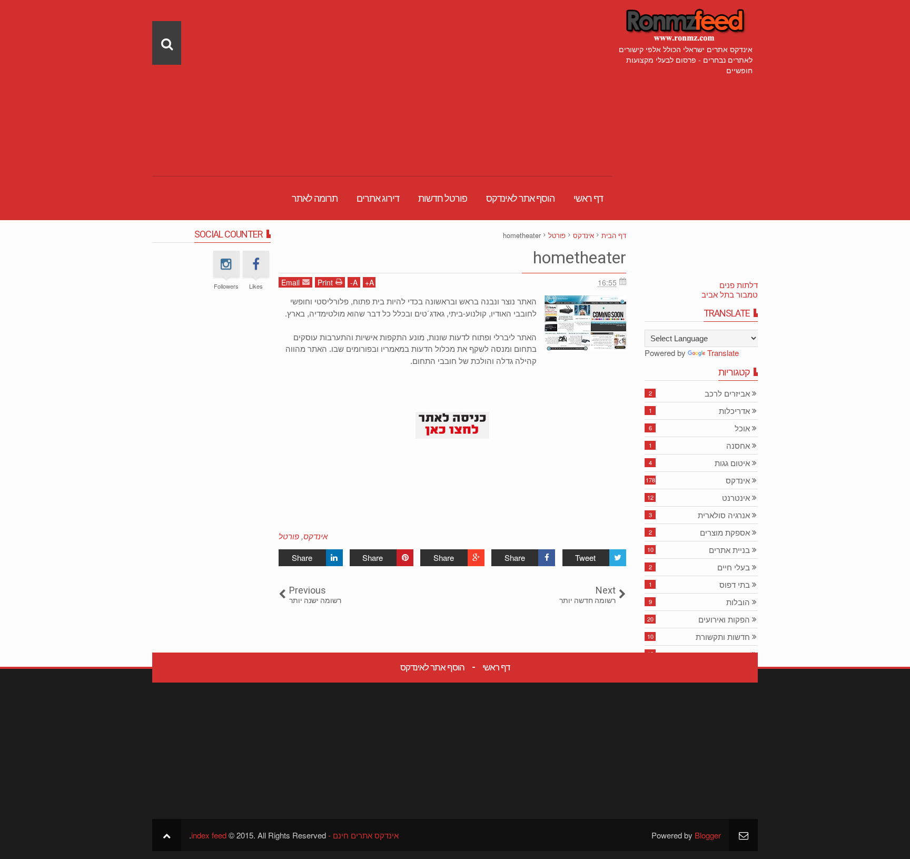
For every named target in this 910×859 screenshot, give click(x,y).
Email (290, 282)
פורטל (289, 535)
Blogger (708, 835)
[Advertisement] (382, 73)
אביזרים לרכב (727, 394)
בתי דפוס (734, 585)
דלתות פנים (738, 284)
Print (325, 282)
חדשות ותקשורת (723, 637)
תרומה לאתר (315, 198)
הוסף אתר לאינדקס (520, 198)
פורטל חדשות (442, 198)
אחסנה (738, 446)
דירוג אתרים (378, 198)
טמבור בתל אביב (729, 294)
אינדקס (315, 535)
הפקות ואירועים (724, 620)
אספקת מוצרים (725, 533)
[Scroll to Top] (166, 835)
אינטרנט (736, 498)
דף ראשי (588, 198)
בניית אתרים (729, 550)
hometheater (579, 258)
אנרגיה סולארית (724, 515)
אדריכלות (734, 411)
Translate (723, 352)
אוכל (742, 428)
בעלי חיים (733, 567)
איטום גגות (732, 463)
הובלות (738, 602)
